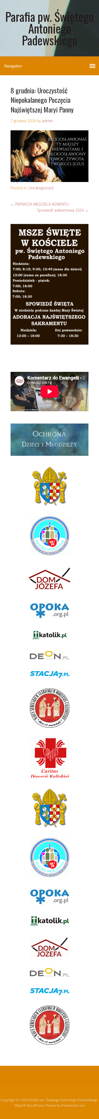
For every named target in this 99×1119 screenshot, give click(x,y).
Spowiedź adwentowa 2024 (62, 210)
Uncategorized (41, 187)
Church (20, 1105)
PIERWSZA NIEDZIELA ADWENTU (40, 204)
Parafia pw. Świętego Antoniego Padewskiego (49, 28)
